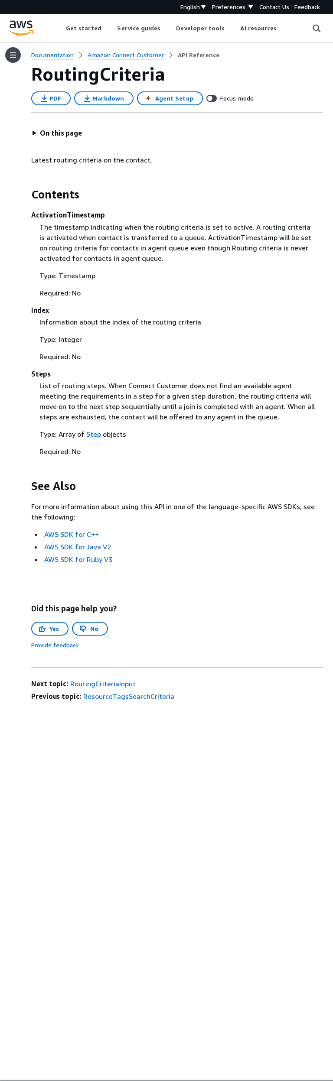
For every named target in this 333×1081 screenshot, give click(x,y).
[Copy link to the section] (24, 194)
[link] (198, 55)
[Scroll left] (59, 28)
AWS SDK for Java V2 (77, 546)
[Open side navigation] (13, 55)
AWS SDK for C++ (71, 534)
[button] (57, 133)
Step (93, 434)
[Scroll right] (283, 28)
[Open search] (316, 28)
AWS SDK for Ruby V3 (78, 559)
